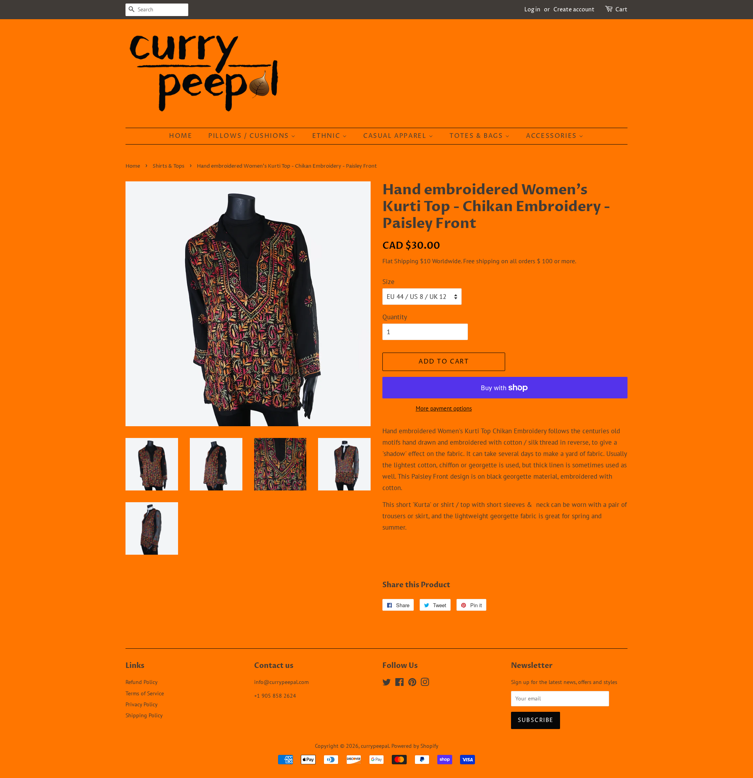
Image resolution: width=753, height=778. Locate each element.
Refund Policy (142, 682)
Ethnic (327, 136)
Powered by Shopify (414, 745)
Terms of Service (145, 693)
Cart (621, 9)
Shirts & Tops (168, 166)
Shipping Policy (144, 715)
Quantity (394, 317)
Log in (532, 9)
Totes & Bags (477, 136)
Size (388, 281)
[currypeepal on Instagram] (424, 683)
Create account (574, 9)
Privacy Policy (142, 704)
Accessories (552, 136)
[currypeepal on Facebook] (399, 683)
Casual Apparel (396, 136)
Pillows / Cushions (249, 136)
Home (180, 136)
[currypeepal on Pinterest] (412, 683)
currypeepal (375, 745)
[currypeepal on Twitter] (386, 683)
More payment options (444, 408)
